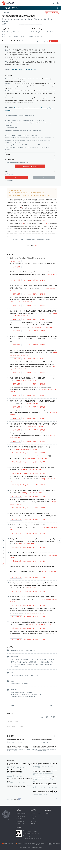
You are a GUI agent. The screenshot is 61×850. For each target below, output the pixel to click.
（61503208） (40, 120)
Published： (5, 37)
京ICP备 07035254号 (8, 843)
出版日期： (5, 24)
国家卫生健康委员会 (21, 813)
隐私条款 (33, 821)
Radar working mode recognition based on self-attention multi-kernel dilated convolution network (45, 777)
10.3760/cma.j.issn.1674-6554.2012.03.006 (41, 327)
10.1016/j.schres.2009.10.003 (49, 571)
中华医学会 (19, 818)
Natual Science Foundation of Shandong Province (18, 130)
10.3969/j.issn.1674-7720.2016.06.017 (25, 380)
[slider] (30, 174)
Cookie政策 (33, 823)
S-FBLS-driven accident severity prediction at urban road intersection (45, 764)
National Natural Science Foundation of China (24, 120)
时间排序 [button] (53, 717)
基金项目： (14, 689)
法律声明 (33, 816)
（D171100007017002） (12, 127)
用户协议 (33, 818)
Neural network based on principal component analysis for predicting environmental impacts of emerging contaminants (45, 785)
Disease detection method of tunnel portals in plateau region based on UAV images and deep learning (45, 771)
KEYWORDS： (9, 108)
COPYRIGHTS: (9, 135)
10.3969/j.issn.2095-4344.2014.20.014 (36, 613)
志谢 (12, 672)
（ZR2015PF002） (37, 130)
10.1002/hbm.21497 (31, 587)
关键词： (7, 69)
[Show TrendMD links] (56, 799)
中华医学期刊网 (20, 823)
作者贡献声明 (14, 656)
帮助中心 (48, 813)
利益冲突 (13, 681)
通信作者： (14, 650)
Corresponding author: (11, 115)
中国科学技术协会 (21, 816)
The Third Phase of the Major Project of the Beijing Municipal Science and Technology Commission (28, 124)
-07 (12, 24)
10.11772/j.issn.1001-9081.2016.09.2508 (31, 470)
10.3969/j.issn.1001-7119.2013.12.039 (32, 493)
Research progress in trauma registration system (17, 775)
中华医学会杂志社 (35, 813)
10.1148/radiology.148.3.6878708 (25, 543)
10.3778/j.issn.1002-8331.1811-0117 (34, 426)
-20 (14, 24)
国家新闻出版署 (20, 821)
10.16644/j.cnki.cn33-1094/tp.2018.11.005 (25, 449)
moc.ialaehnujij (29, 115)
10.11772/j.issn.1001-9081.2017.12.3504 (40, 624)
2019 (10, 24)
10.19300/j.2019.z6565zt (33, 403)
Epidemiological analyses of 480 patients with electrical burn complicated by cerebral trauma (19, 770)
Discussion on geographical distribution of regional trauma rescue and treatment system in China (19, 786)
